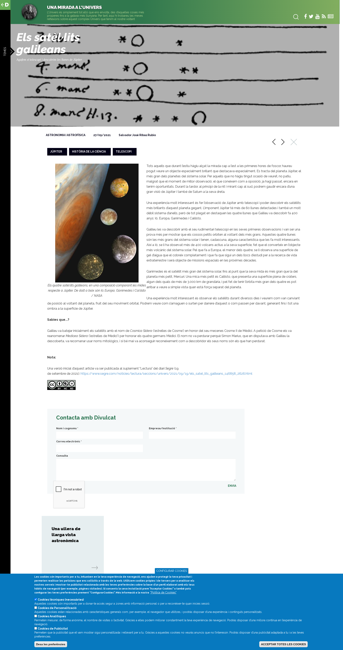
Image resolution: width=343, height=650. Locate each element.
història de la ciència (89, 151)
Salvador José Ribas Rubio (137, 135)
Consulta (62, 455)
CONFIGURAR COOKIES (171, 570)
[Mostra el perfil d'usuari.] (29, 11)
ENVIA (232, 485)
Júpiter (56, 151)
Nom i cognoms (67, 428)
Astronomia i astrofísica (65, 135)
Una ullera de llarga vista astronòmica (66, 534)
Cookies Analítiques (52, 616)
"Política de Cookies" (163, 592)
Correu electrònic (69, 441)
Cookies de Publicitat (53, 628)
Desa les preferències (50, 644)
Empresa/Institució (163, 428)
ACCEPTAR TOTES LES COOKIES (283, 644)
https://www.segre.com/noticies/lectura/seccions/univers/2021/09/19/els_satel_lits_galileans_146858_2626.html (166, 373)
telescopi (124, 151)
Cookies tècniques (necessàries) (61, 599)
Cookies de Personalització (57, 608)
